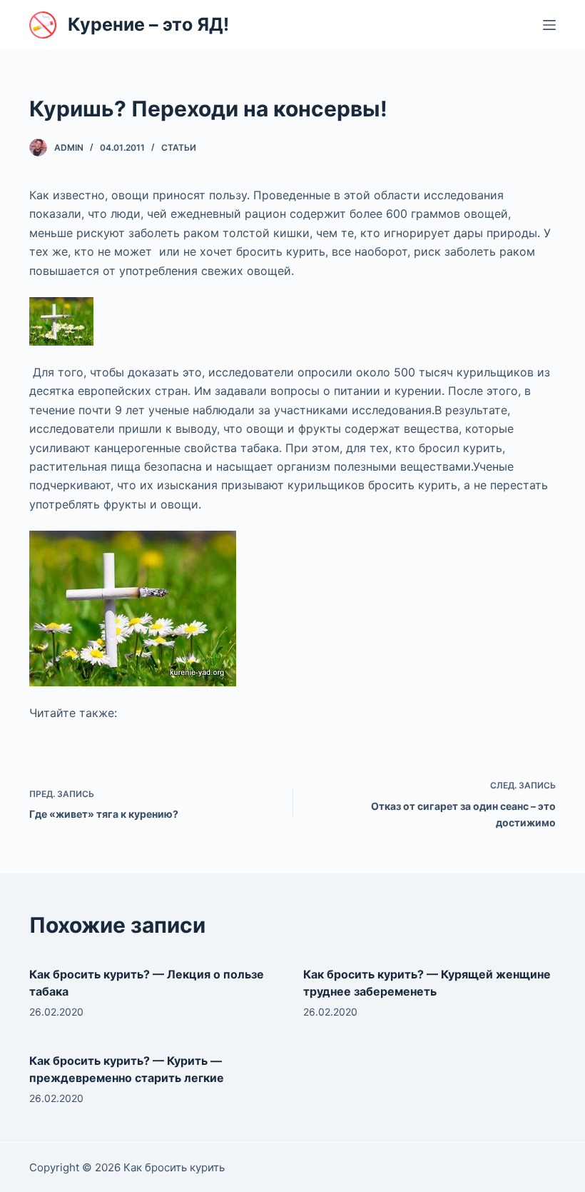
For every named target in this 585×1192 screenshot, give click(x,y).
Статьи (178, 147)
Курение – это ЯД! (148, 24)
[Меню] (549, 25)
